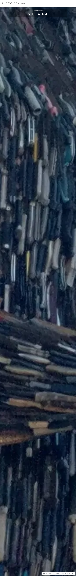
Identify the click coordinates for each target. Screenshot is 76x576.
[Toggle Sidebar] (72, 3)
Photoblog (9, 3)
